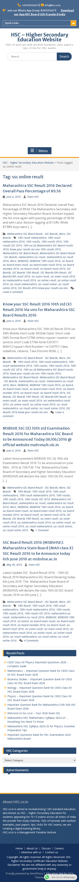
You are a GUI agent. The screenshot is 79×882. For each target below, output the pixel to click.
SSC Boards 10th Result (25, 272)
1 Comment (42, 530)
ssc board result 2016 (52, 268)
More (62, 234)
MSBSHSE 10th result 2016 (45, 261)
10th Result (24, 491)
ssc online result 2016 (42, 404)
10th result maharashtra (32, 237)
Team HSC (33, 196)
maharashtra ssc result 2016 (27, 617)
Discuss (46, 848)
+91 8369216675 (31, 5)
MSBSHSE (23, 261)
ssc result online (47, 284)
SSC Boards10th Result (53, 272)
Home (19, 848)
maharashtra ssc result (32, 257)
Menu (43, 151)
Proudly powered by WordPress (24, 873)
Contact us (51, 852)
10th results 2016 (51, 241)
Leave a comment (13, 292)
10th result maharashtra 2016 (37, 495)
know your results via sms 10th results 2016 (35, 249)
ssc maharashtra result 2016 (19, 280)
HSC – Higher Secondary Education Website (39, 37)
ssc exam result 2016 (63, 276)
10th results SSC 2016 (37, 499)
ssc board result (29, 268)
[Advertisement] (39, 104)
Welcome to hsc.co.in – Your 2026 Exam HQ (33, 713)
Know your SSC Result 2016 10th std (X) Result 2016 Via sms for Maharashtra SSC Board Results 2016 (39, 309)
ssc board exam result (15, 265)
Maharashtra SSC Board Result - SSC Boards (32, 234)
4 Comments (31, 640)
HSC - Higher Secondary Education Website (28, 162)
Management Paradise (32, 832)
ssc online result (46, 280)
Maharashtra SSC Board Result (20, 253)
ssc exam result (40, 276)
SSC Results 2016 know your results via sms (43, 288)
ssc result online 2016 (52, 408)
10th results (33, 241)
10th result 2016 (27, 362)
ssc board (67, 261)
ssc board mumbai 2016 (31, 625)
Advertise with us (31, 852)
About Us (32, 848)
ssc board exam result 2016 (46, 265)
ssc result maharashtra (23, 284)
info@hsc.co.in (52, 5)
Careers (59, 848)
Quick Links (12, 23)
